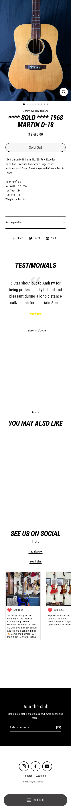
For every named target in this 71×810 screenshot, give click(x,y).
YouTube (35, 561)
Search (28, 775)
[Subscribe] (58, 728)
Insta (35, 542)
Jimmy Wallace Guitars (27, 508)
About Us (41, 775)
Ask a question (13, 222)
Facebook (35, 551)
